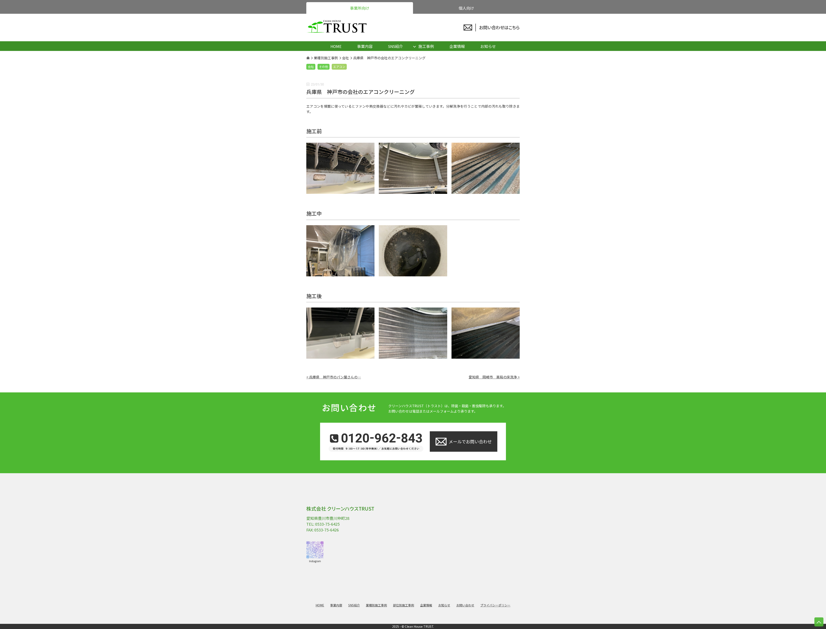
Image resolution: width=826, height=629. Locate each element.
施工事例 (426, 46)
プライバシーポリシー (495, 605)
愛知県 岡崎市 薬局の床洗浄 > (494, 377)
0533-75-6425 (327, 524)
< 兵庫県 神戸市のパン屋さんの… (333, 377)
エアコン (339, 66)
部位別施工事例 (403, 605)
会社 (311, 66)
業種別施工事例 (376, 605)
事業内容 (365, 46)
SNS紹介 (395, 46)
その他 (323, 66)
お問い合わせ (465, 605)
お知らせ (488, 46)
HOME (336, 46)
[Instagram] (315, 550)
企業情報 (457, 46)
